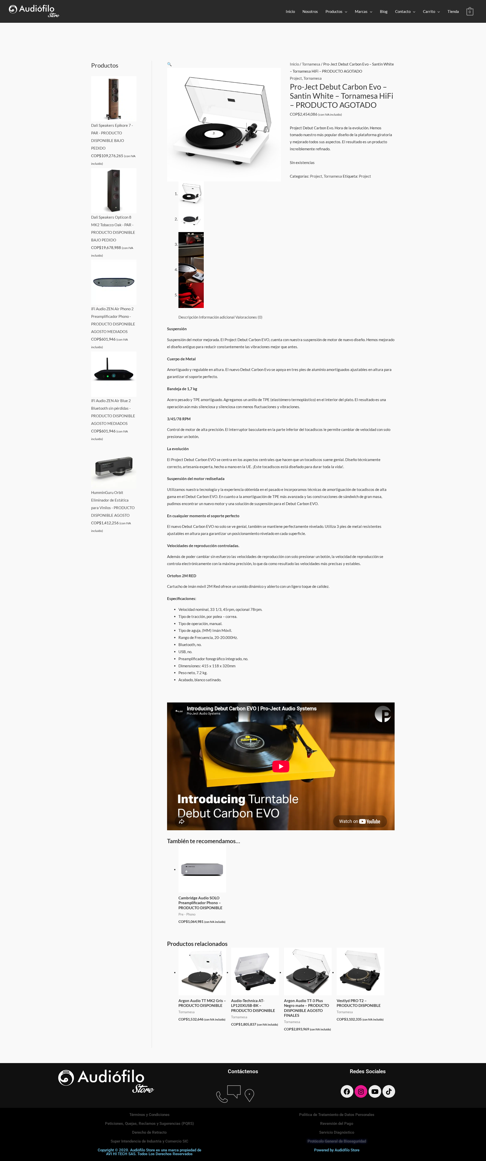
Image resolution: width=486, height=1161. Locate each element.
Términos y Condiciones (149, 1114)
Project (296, 78)
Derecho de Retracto (149, 1132)
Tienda (453, 11)
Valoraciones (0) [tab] (248, 317)
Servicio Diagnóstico (336, 1132)
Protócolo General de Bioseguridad (337, 1141)
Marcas (361, 11)
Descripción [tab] (188, 317)
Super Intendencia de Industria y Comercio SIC (149, 1141)
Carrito (429, 11)
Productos (334, 11)
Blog (384, 11)
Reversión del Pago (336, 1123)
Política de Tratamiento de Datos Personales (336, 1114)
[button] (169, 64)
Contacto (403, 11)
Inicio (290, 11)
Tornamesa (311, 64)
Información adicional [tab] (217, 317)
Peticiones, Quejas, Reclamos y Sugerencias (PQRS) (149, 1123)
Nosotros (310, 11)
